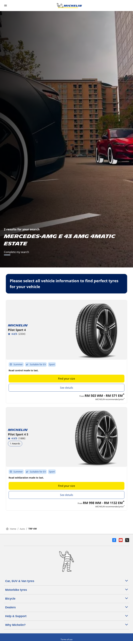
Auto (22, 528)
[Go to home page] (69, 5)
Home (13, 528)
